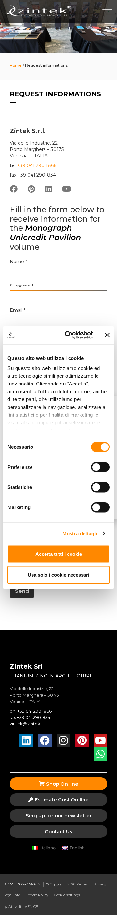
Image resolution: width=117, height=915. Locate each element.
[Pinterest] (31, 189)
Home (16, 65)
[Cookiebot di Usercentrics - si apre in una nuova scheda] (68, 335)
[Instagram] (63, 740)
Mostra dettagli (79, 533)
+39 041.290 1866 (36, 165)
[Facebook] (14, 189)
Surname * (21, 286)
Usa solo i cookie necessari (58, 574)
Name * (18, 261)
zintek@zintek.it (27, 723)
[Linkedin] (49, 189)
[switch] (100, 467)
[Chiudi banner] (107, 335)
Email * (17, 310)
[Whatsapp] (100, 754)
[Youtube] (66, 189)
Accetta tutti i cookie (58, 553)
